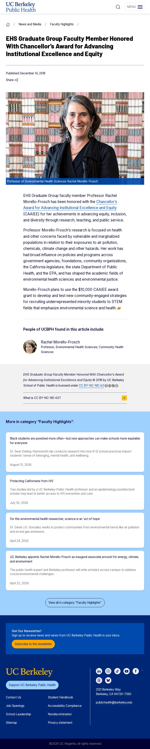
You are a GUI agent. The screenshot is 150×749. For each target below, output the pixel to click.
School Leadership (18, 714)
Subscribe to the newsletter (33, 644)
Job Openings (15, 706)
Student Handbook (60, 697)
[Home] (8, 24)
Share (10, 80)
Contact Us (13, 697)
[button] (118, 7)
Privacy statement (60, 722)
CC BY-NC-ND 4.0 (91, 385)
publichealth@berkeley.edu (114, 702)
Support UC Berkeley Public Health (32, 685)
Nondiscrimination (60, 714)
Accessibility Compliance (65, 706)
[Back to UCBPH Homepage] (21, 7)
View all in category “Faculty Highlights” (75, 602)
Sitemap (11, 722)
